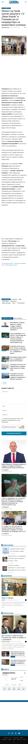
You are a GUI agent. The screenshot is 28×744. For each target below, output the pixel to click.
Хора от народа (7, 598)
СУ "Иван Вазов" (21, 303)
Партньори (16, 737)
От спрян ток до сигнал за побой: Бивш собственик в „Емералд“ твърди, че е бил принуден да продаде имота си (14, 529)
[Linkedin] (15, 33)
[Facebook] (7, 33)
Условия (4, 739)
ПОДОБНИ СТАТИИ (6, 318)
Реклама (9, 739)
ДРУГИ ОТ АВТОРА (17, 318)
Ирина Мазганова (5, 27)
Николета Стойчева (6, 641)
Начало (6, 737)
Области (8, 8)
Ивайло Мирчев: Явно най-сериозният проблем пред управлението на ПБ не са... (18, 653)
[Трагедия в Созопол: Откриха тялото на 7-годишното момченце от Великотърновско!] (5, 376)
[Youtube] (19, 733)
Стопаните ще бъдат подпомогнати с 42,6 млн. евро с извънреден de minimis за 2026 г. (17, 568)
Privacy (24, 739)
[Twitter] (11, 33)
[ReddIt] (19, 33)
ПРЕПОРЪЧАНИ (8, 613)
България (4, 8)
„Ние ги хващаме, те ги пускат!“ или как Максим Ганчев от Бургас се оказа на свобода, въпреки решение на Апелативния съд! (14, 501)
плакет (13, 303)
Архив (14, 739)
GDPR (21, 737)
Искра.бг (3, 600)
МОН (20, 299)
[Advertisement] (14, 72)
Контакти (19, 739)
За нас (10, 737)
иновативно (14, 299)
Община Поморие (6, 303)
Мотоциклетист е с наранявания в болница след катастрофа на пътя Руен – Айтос (17, 558)
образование (13, 301)
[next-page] (5, 383)
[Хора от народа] (14, 587)
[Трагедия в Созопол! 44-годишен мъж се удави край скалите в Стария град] (5, 366)
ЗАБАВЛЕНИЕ (7, 576)
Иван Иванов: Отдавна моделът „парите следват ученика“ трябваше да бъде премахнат (17, 326)
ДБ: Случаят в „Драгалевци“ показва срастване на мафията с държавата (14, 637)
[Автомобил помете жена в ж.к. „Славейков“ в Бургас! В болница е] (5, 359)
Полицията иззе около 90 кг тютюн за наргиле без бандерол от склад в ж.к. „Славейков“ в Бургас (18, 349)
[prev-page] (3, 383)
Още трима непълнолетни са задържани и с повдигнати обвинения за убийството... (18, 662)
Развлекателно (5, 595)
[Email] (23, 33)
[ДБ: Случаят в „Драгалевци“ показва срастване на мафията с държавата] (14, 624)
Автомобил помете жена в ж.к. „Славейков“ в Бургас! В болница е (18, 358)
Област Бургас (5, 301)
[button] (2, 2)
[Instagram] (12, 733)
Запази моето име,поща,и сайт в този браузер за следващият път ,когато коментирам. (12, 420)
